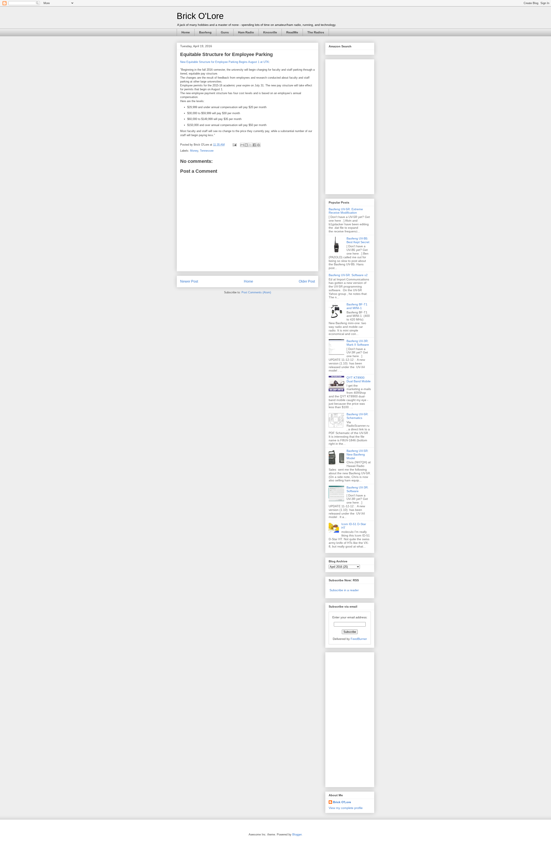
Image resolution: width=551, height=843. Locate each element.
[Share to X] (250, 145)
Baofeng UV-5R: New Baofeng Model (357, 454)
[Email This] (242, 145)
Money (194, 150)
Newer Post (189, 281)
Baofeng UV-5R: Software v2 (348, 275)
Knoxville (270, 32)
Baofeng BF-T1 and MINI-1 (357, 306)
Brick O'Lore (200, 16)
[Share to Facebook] (254, 145)
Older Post (307, 281)
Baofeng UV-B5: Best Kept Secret (358, 240)
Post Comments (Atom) (256, 292)
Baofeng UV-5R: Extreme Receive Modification (346, 211)
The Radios (315, 32)
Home (185, 32)
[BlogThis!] (246, 145)
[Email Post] (234, 144)
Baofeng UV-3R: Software (357, 489)
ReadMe (292, 32)
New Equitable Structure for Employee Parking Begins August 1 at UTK (224, 62)
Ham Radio (246, 32)
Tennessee (207, 150)
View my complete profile (346, 808)
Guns (225, 32)
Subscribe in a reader (344, 590)
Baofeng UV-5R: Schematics (357, 416)
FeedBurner (359, 639)
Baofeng (205, 32)
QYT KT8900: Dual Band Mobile (359, 379)
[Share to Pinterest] (258, 145)
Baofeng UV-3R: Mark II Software (358, 342)
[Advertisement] (346, 125)
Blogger (297, 834)
